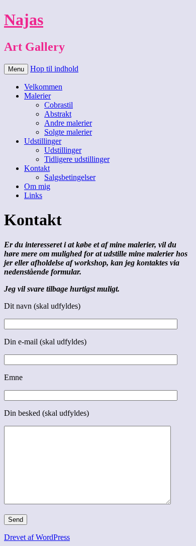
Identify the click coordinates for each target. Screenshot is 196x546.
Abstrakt (57, 114)
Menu (16, 69)
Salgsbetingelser (69, 177)
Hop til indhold (54, 68)
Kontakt (37, 168)
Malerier (37, 96)
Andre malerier (68, 123)
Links (33, 195)
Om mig (37, 186)
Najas (23, 20)
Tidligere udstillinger (77, 159)
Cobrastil (58, 105)
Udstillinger (42, 141)
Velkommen (43, 86)
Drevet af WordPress (37, 537)
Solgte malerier (68, 132)
